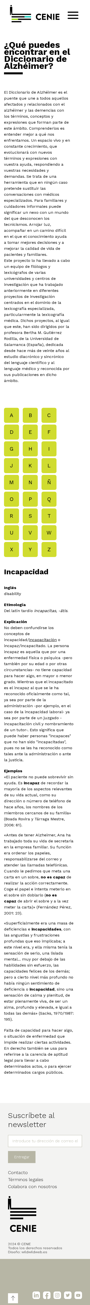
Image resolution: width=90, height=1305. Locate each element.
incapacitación (43, 639)
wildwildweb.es (34, 1252)
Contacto (18, 1172)
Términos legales (25, 1179)
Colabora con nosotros (32, 1186)
